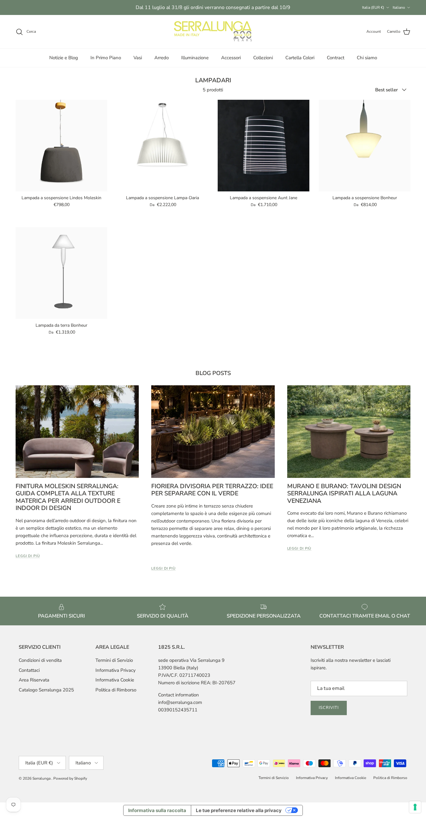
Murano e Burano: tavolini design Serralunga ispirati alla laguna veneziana (344, 493)
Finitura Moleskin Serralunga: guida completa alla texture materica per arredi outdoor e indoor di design (68, 497)
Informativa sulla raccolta (157, 810)
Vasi (137, 58)
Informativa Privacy (115, 670)
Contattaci (29, 670)
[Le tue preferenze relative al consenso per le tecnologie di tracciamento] (415, 807)
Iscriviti (329, 707)
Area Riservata (34, 680)
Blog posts (213, 373)
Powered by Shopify (70, 778)
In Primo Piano (105, 58)
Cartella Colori (299, 58)
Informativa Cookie (114, 680)
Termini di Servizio (114, 660)
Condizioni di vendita (40, 660)
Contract (335, 58)
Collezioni (263, 58)
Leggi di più (28, 556)
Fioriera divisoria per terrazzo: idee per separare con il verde (212, 490)
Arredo (161, 58)
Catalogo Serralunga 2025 (46, 690)
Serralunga (41, 778)
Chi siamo (367, 58)
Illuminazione (195, 58)
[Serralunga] (213, 31)
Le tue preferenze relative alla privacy (239, 810)
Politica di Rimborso (115, 690)
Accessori (231, 58)
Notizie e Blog (63, 58)
